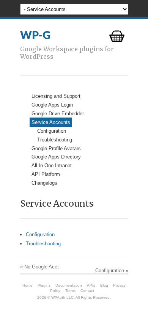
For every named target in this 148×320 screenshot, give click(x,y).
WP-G (35, 34)
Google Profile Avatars (56, 148)
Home (27, 285)
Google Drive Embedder (57, 113)
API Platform (45, 174)
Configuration (51, 131)
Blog (104, 285)
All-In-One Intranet (51, 165)
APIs (91, 285)
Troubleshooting (54, 140)
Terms (70, 291)
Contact (87, 291)
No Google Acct (39, 267)
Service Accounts (50, 122)
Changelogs (44, 183)
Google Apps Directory (56, 157)
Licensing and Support (55, 96)
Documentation (68, 285)
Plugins (44, 285)
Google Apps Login (52, 105)
